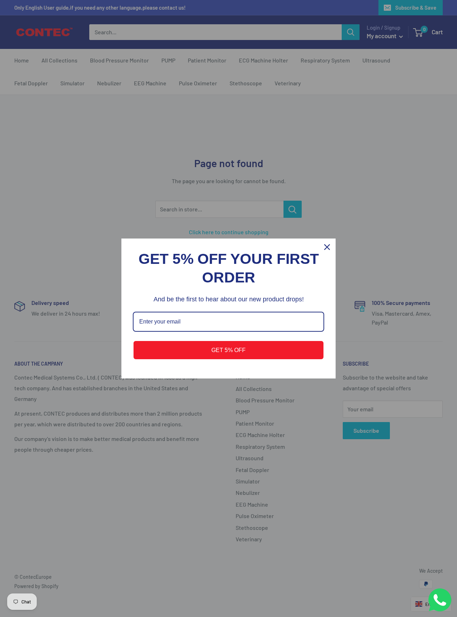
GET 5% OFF (228, 350)
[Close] (327, 247)
